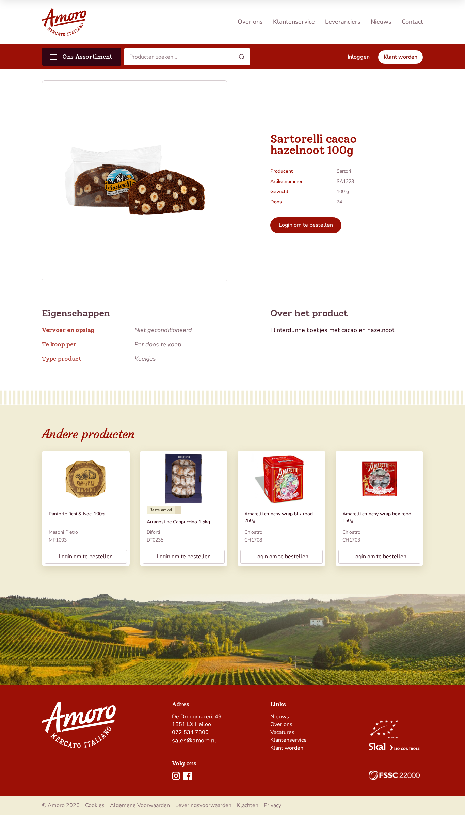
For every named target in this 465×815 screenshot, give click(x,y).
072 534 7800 (190, 732)
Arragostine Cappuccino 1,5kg (178, 522)
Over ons (250, 22)
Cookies (95, 805)
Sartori (344, 171)
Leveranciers (342, 22)
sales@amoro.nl (194, 740)
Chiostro (253, 532)
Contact (412, 22)
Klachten (247, 805)
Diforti (153, 532)
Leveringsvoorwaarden (203, 805)
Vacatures (282, 732)
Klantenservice (294, 22)
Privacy (272, 805)
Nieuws (381, 22)
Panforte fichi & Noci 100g (77, 514)
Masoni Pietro (63, 532)
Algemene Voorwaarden (140, 805)
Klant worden (286, 748)
